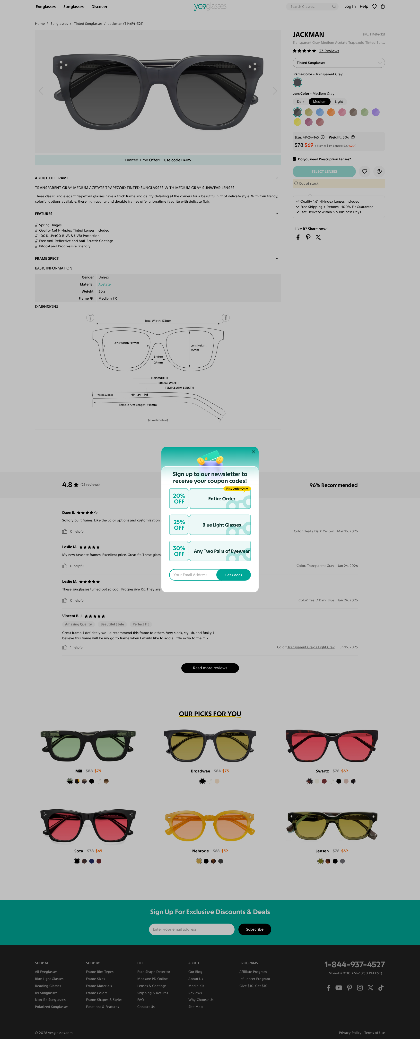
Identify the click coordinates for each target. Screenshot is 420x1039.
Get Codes (233, 574)
